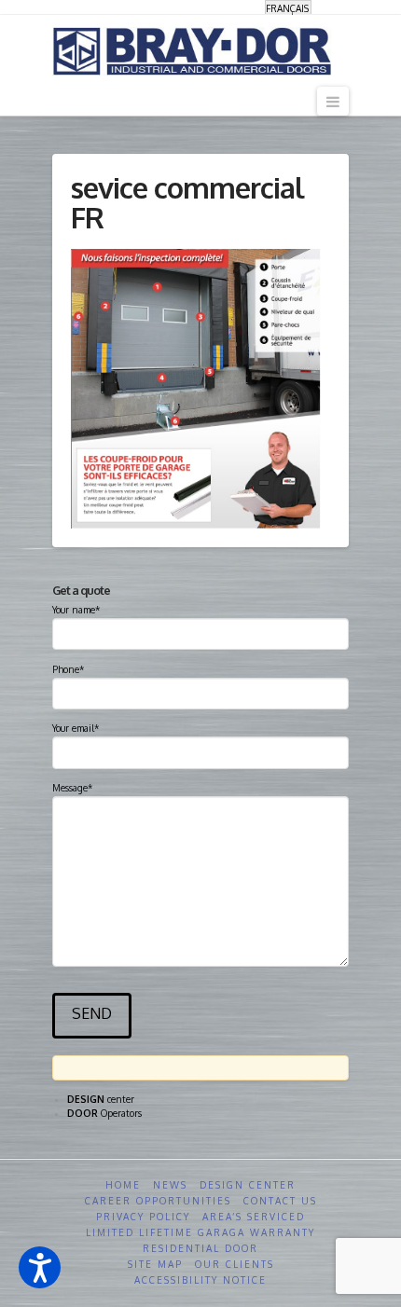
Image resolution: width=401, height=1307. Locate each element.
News (170, 1184)
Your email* (75, 728)
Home (123, 1184)
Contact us (280, 1200)
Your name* (76, 609)
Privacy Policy (143, 1216)
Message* (72, 787)
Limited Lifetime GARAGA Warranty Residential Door (200, 1240)
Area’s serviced (253, 1216)
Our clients (234, 1264)
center (100, 1099)
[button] (40, 1267)
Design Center (248, 1184)
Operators (104, 1113)
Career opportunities (158, 1200)
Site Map (155, 1264)
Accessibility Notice (200, 1280)
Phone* (68, 669)
